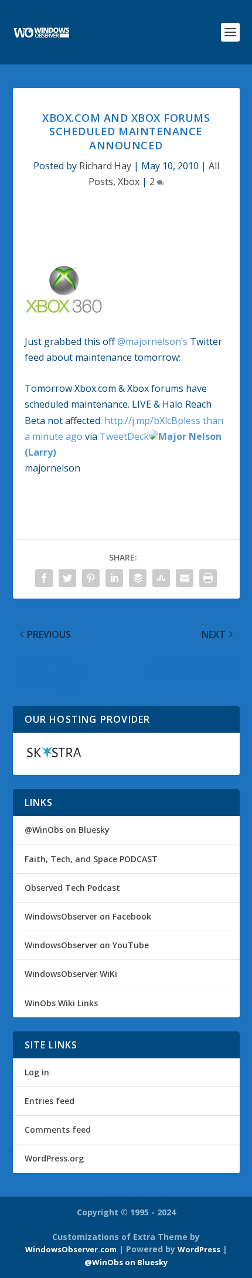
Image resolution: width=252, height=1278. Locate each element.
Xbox (128, 181)
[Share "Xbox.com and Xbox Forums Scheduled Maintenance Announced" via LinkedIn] (114, 578)
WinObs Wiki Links (61, 1003)
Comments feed (58, 1129)
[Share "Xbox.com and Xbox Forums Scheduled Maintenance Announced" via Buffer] (137, 578)
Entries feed (49, 1100)
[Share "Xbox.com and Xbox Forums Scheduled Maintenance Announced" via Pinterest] (91, 578)
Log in (37, 1072)
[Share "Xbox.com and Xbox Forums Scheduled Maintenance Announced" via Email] (184, 578)
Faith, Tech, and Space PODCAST (91, 858)
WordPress (199, 1249)
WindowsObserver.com (71, 1249)
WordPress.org (54, 1158)
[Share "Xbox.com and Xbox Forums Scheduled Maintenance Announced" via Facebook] (44, 578)
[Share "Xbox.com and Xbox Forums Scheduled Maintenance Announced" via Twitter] (67, 578)
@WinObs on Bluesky (67, 829)
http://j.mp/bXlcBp (143, 420)
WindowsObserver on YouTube (87, 945)
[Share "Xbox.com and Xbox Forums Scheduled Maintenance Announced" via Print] (208, 578)
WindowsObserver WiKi (71, 973)
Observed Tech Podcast (72, 887)
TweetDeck (124, 436)
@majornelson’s (152, 341)
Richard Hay (105, 165)
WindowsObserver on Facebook (88, 916)
